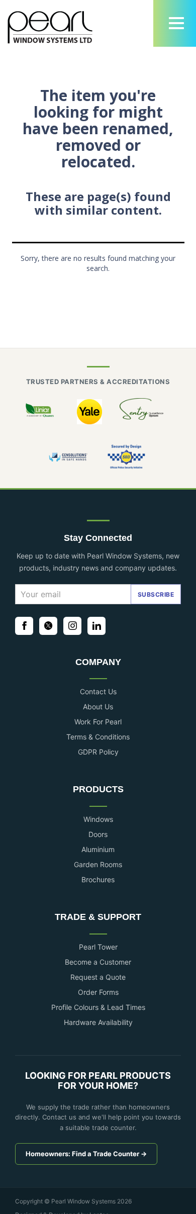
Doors (98, 834)
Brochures (98, 879)
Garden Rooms (98, 864)
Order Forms (98, 992)
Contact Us (98, 691)
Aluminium (98, 849)
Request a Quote (98, 977)
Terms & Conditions (98, 736)
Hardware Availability (98, 1022)
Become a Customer (98, 962)
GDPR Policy (98, 752)
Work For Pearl (98, 721)
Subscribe (156, 594)
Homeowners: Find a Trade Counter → (86, 1154)
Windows (98, 819)
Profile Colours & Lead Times (98, 1007)
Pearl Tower (98, 947)
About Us (98, 706)
